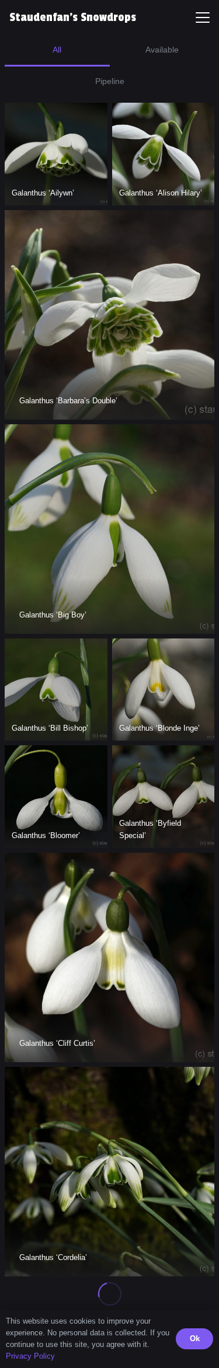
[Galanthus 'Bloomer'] (56, 796)
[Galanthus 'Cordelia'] (109, 1171)
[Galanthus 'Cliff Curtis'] (109, 957)
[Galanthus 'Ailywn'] (56, 154)
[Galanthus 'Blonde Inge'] (163, 689)
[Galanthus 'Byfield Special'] (163, 796)
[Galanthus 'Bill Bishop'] (56, 689)
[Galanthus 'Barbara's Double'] (109, 315)
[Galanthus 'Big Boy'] (109, 529)
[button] (202, 18)
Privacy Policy (30, 1356)
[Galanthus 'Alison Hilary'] (163, 154)
